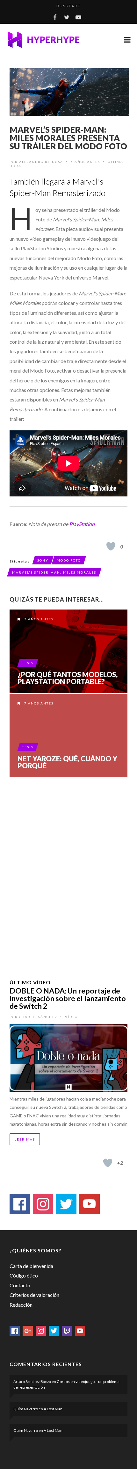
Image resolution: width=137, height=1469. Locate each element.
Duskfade (68, 5)
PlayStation (82, 524)
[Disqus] (68, 870)
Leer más (25, 1139)
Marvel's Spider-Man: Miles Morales (54, 572)
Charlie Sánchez (38, 1017)
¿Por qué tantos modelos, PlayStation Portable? (68, 678)
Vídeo (71, 1017)
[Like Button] (111, 546)
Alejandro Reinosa (41, 162)
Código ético (24, 1275)
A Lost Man (53, 1408)
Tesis (27, 663)
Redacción (21, 1305)
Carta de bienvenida (31, 1266)
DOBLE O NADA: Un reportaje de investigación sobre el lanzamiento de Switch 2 (68, 998)
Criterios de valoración (34, 1295)
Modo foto (69, 560)
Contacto (20, 1285)
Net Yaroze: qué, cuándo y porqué (67, 762)
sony (42, 560)
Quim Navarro (25, 1408)
